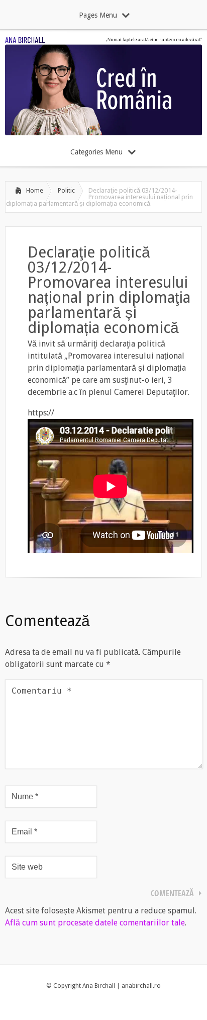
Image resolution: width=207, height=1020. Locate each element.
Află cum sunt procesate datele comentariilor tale (95, 922)
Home (34, 190)
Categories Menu (96, 152)
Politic (66, 190)
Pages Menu (98, 15)
